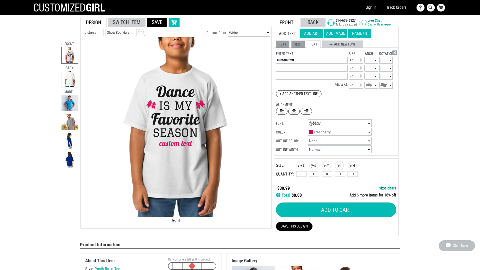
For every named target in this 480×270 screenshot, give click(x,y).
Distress (90, 32)
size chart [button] (387, 188)
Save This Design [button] (294, 226)
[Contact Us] (421, 8)
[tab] (69, 55)
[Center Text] (294, 111)
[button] (69, 103)
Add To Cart (336, 210)
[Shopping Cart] (442, 8)
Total (285, 195)
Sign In (371, 7)
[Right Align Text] (306, 111)
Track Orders (396, 7)
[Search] (432, 8)
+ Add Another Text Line (299, 94)
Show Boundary (118, 32)
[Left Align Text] (282, 111)
